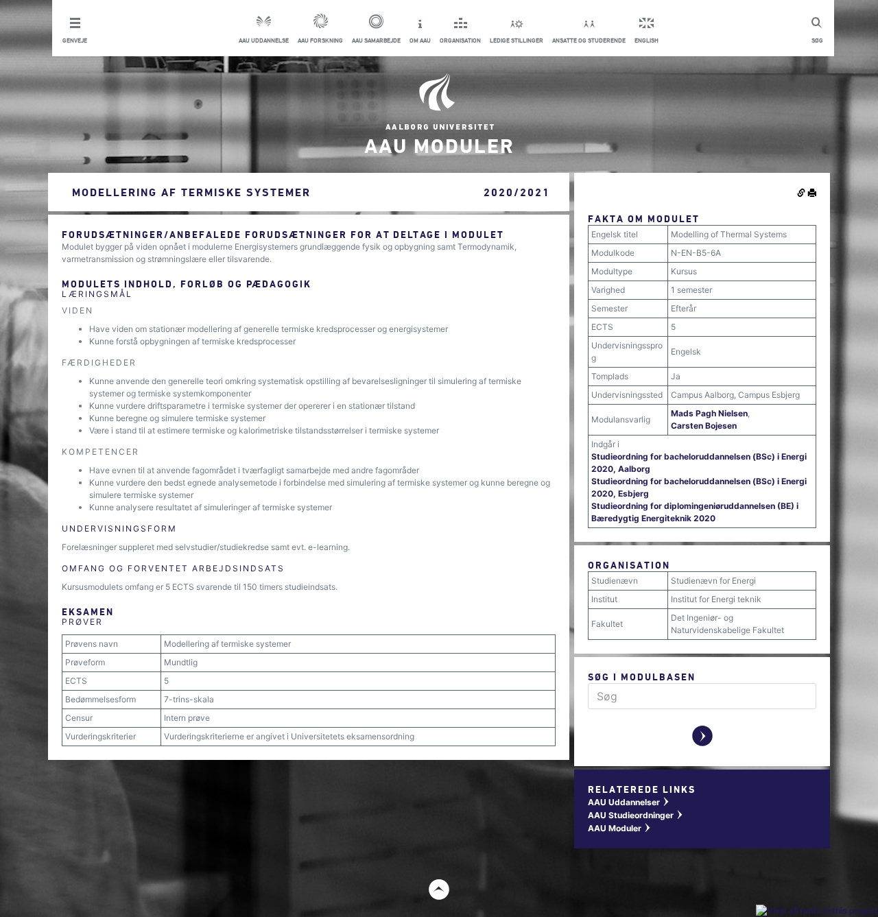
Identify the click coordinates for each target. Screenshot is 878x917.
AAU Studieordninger (636, 815)
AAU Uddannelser (629, 802)
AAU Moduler (620, 828)
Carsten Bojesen (704, 425)
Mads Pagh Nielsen (709, 413)
